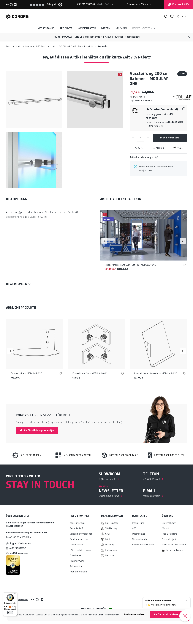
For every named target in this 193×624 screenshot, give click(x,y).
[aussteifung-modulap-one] (34, 99)
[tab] (16, 199)
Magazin (166, 528)
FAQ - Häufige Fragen (80, 550)
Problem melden (78, 572)
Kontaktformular (78, 523)
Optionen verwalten (134, 614)
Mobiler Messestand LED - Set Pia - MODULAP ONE (130, 265)
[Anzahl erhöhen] (147, 137)
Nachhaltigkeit (169, 539)
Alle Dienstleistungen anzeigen (38, 430)
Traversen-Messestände (126, 37)
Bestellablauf (76, 528)
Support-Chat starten (20, 543)
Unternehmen (169, 523)
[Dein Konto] (178, 16)
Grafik (108, 534)
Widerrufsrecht (140, 539)
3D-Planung (111, 528)
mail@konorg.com (19, 553)
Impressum (138, 523)
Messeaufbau (111, 523)
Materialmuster (77, 561)
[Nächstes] (183, 241)
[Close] (189, 37)
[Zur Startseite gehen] (17, 16)
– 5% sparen (139, 4)
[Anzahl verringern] (133, 137)
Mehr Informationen (109, 615)
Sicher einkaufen (31, 455)
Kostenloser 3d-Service (123, 455)
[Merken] (184, 265)
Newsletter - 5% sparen (174, 545)
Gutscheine (75, 556)
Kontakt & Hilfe (180, 4)
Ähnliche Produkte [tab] (21, 307)
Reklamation (76, 566)
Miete (108, 539)
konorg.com (23, 599)
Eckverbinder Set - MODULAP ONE (89, 374)
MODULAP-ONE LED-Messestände (81, 37)
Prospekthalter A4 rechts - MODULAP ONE (155, 374)
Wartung (109, 545)
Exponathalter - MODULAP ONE (26, 374)
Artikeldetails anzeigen (142, 157)
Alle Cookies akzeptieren (165, 614)
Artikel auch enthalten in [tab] (120, 199)
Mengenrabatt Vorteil (77, 455)
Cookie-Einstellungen (143, 545)
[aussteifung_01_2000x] (95, 99)
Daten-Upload (76, 545)
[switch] (10, 612)
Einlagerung (111, 550)
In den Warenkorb (169, 138)
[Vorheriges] (104, 241)
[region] (65, 129)
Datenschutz (138, 534)
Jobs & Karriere (169, 534)
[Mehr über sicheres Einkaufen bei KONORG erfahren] (13, 565)
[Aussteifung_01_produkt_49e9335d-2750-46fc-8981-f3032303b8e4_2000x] (34, 160)
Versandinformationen (81, 534)
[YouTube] (7, 4)
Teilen (180, 148)
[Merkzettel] (172, 16)
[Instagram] (11, 4)
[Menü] (15, 594)
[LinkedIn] (15, 4)
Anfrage (141, 148)
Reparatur (110, 556)
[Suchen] (166, 16)
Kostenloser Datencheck (169, 455)
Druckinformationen (80, 539)
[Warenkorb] (184, 16)
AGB (134, 528)
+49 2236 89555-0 (17, 548)
